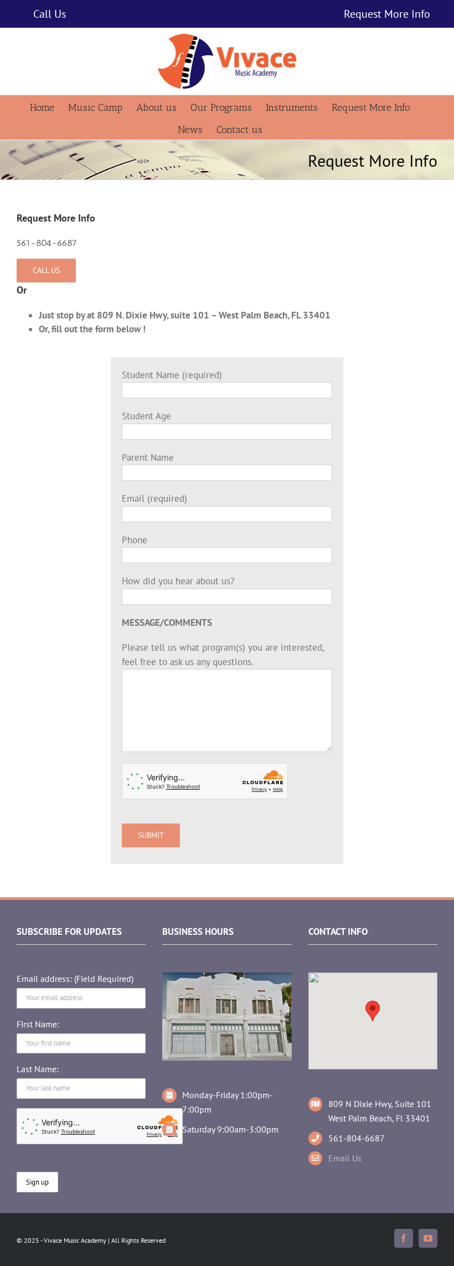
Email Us (345, 1158)
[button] (372, 1011)
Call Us (49, 14)
